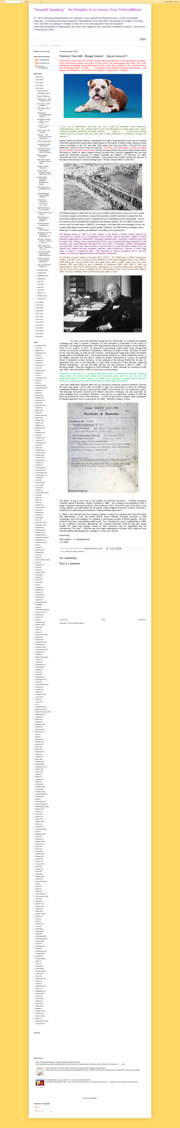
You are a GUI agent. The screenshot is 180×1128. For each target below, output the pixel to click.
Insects (38, 640)
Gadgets (38, 590)
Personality (39, 794)
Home (33, 45)
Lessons (38, 687)
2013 (38, 325)
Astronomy (39, 385)
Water (37, 1006)
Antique (38, 373)
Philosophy (39, 801)
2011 (38, 331)
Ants (37, 375)
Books (38, 418)
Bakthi (38, 393)
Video (37, 998)
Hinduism (39, 622)
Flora (37, 570)
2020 (38, 305)
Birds (37, 410)
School (38, 861)
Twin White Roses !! (43, 93)
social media (40, 894)
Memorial (39, 729)
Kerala (38, 672)
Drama (38, 515)
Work (37, 1018)
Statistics (38, 914)
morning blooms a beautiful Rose (43, 224)
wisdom (38, 1013)
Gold (37, 607)
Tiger (37, 961)
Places (38, 812)
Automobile (39, 388)
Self (37, 871)
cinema (38, 458)
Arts (37, 383)
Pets (37, 799)
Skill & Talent (40, 881)
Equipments (39, 540)
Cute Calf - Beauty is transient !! (44, 265)
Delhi (37, 502)
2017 (38, 314)
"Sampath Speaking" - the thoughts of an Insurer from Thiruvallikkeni (87, 10)
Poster (38, 824)
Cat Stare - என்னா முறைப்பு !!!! (43, 126)
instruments (39, 645)
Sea (37, 866)
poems (38, 817)
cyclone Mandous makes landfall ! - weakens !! (43, 195)
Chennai (38, 453)
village (38, 1001)
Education (39, 525)
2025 (38, 80)
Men (37, 734)
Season (38, 869)
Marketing (39, 714)
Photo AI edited (41, 804)
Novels (38, 779)
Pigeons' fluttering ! (43, 96)
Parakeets (39, 787)
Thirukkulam (40, 951)
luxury (38, 699)
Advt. (37, 348)
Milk (37, 737)
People (38, 792)
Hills (37, 620)
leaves (38, 682)
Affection (38, 350)
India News (39, 635)
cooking (38, 477)
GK (71, 551)
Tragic (38, 968)
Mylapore (39, 762)
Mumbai (38, 757)
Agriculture (39, 353)
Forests (38, 577)
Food (37, 575)
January (40, 298)
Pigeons (38, 809)
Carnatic (38, 438)
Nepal (38, 774)
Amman (38, 358)
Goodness (39, 612)
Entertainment (40, 537)
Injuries (38, 637)
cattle (37, 448)
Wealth (38, 1008)
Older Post (142, 620)
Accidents (39, 345)
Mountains (39, 752)
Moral (37, 749)
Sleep (37, 886)
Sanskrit (38, 859)
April (39, 290)
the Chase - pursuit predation (43, 104)
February (41, 296)
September (41, 276)
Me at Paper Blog (56, 45)
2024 (38, 83)
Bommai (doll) (40, 415)
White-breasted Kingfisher (42, 156)
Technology (39, 939)
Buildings (39, 428)
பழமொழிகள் (39, 1023)
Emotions (39, 532)
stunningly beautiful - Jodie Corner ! (44, 145)
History (75, 551)
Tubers (38, 981)
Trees (37, 976)
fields (37, 557)
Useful (38, 983)
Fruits (37, 582)
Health (38, 617)
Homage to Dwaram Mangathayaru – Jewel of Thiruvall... (44, 150)
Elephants (39, 530)
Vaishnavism (40, 986)
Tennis (38, 944)
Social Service (40, 896)
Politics (38, 821)
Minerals (38, 739)
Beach (38, 395)
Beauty (38, 398)
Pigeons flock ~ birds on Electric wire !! (44, 100)
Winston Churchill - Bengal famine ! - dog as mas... (43, 260)
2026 (38, 77)
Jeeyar (38, 659)
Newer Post (64, 620)
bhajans (38, 408)
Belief (37, 403)
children (38, 455)
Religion (38, 841)
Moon (37, 747)
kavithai (38, 669)
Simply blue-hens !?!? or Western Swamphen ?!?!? (44, 234)
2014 (38, 322)
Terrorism (39, 946)
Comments (40, 1111)
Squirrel (38, 906)
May (39, 287)
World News (40, 1021)
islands (38, 654)
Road (37, 849)
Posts (38, 1107)
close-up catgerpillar (44, 141)
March (40, 293)
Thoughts (39, 959)
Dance (38, 497)
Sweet (38, 929)
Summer (38, 924)
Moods (38, 744)
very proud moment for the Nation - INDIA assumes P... (44, 253)
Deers (38, 500)
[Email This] (111, 548)
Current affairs (40, 492)
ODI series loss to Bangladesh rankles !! (43, 219)
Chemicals (39, 450)
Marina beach (40, 709)
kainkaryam (39, 664)
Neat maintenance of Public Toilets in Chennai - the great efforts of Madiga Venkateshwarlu (76, 1068)
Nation (38, 769)
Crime (38, 485)
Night (37, 777)
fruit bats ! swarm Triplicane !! (42, 167)
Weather (38, 1011)
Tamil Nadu (39, 936)
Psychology (39, 829)
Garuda (38, 600)
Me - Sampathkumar (43, 45)
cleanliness (39, 460)
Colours (38, 463)
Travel (38, 973)
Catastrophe (40, 443)
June (39, 284)
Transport (39, 971)
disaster (38, 505)
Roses (38, 851)
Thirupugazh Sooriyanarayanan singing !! (44, 114)
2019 (38, 308)
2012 (38, 328)
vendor (38, 996)
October (40, 273)
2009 (38, 336)
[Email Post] (107, 548)
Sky (37, 884)
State (37, 911)
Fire (37, 562)
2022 (38, 88)
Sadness (38, 854)
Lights (38, 692)
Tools (37, 964)
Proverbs (39, 826)
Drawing (38, 517)
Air (36, 355)
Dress (37, 520)
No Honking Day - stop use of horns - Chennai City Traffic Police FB (68, 1080)
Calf (37, 435)
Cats (37, 445)
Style (37, 921)
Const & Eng (40, 473)
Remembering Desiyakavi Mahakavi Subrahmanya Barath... (43, 180)
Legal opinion (40, 684)
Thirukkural (39, 954)
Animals (67, 551)
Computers (39, 470)
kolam (38, 674)
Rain (37, 836)
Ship (37, 874)
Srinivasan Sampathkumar (43, 67)
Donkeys (38, 512)
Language (39, 679)
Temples (38, 941)
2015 (38, 319)
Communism (40, 468)
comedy (38, 465)
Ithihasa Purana (41, 657)
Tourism (38, 966)
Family (38, 547)
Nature (38, 772)
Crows (38, 487)
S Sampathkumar (43, 60)
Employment (40, 535)
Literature (39, 694)
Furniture (39, 587)
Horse (38, 627)
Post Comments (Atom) (76, 623)
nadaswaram (40, 767)
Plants (38, 814)
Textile (38, 949)
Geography (39, 602)
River (37, 846)
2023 (38, 85)
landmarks (39, 677)
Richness (39, 844)
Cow (37, 480)
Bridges (38, 420)
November (41, 270)
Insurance (81, 551)
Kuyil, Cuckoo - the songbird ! (43, 131)
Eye (37, 545)
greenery (39, 615)
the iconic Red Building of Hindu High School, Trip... (44, 172)
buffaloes (39, 425)
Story (37, 919)
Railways (39, 834)
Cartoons (39, 440)
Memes (38, 727)
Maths (38, 719)
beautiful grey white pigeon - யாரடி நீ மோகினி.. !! (43, 121)
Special (38, 901)
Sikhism (38, 879)
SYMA (38, 931)
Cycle (37, 495)
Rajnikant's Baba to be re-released (43, 208)
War (37, 1003)
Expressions (40, 542)
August (40, 279)
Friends (38, 580)
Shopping (39, 876)
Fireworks (39, 565)
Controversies (40, 475)
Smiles (38, 891)
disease (38, 507)
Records (38, 839)
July (39, 281)
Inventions (39, 652)
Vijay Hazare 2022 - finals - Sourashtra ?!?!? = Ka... (44, 247)
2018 (38, 311)
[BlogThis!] (113, 548)
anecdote (39, 365)
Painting (38, 784)
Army (37, 380)
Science (38, 864)
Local (37, 697)
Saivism (38, 856)
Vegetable (39, 991)
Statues (38, 916)
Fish (37, 567)
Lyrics (37, 702)
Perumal (38, 796)
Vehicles (38, 993)
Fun (37, 585)
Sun (37, 926)
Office (37, 782)
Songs (38, 899)
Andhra (38, 363)
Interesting (39, 649)
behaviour (39, 400)
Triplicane (39, 978)
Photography (40, 806)
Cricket (38, 482)
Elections (39, 527)
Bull (37, 430)
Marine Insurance (41, 712)
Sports (38, 904)
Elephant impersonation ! (43, 229)
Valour (38, 989)
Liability (38, 689)
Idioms (38, 632)
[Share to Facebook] (118, 548)
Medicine (39, 724)
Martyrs (38, 717)
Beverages (39, 405)
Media (38, 722)
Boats (37, 413)
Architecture (39, 378)
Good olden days (41, 610)
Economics (39, 522)
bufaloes (38, 423)
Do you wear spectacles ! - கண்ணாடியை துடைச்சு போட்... (43, 202)
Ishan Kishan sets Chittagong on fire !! (44, 189)
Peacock (38, 789)
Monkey (38, 742)
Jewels (38, 662)
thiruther (38, 956)
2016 (38, 316)
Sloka (37, 889)
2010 (38, 334)
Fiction (38, 555)
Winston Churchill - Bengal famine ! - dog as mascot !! (93, 56)
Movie (38, 754)
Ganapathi (39, 595)
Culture (38, 490)
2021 (38, 302)
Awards (38, 390)
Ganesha (39, 597)
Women (38, 1016)
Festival (38, 552)
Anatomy (38, 360)
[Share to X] (115, 548)
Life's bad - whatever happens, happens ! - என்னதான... (44, 241)
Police (38, 819)
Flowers (38, 572)
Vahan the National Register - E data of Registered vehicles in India (58, 1062)
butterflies (39, 433)
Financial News (41, 560)
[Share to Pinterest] (120, 548)
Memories (39, 732)
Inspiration (39, 642)
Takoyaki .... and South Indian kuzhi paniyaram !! (44, 136)
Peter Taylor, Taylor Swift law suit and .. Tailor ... (44, 161)
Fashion (38, 550)
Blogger (94, 1098)
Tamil (37, 934)
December (41, 91)
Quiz (37, 831)
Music (37, 759)
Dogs (37, 510)
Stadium (38, 909)
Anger (38, 368)
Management (40, 707)
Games (38, 592)
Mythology (39, 764)
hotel (37, 629)
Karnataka (39, 667)
